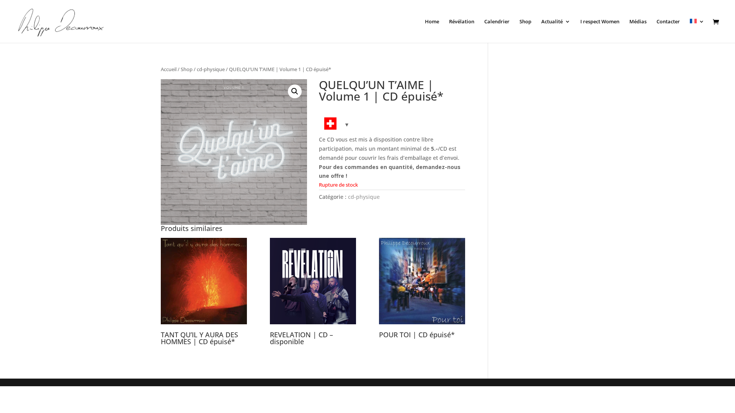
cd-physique (211, 69)
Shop (525, 22)
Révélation (461, 22)
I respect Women (599, 22)
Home (432, 22)
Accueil (168, 69)
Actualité (552, 22)
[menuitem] (697, 31)
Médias (638, 22)
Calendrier (497, 22)
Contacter (668, 22)
